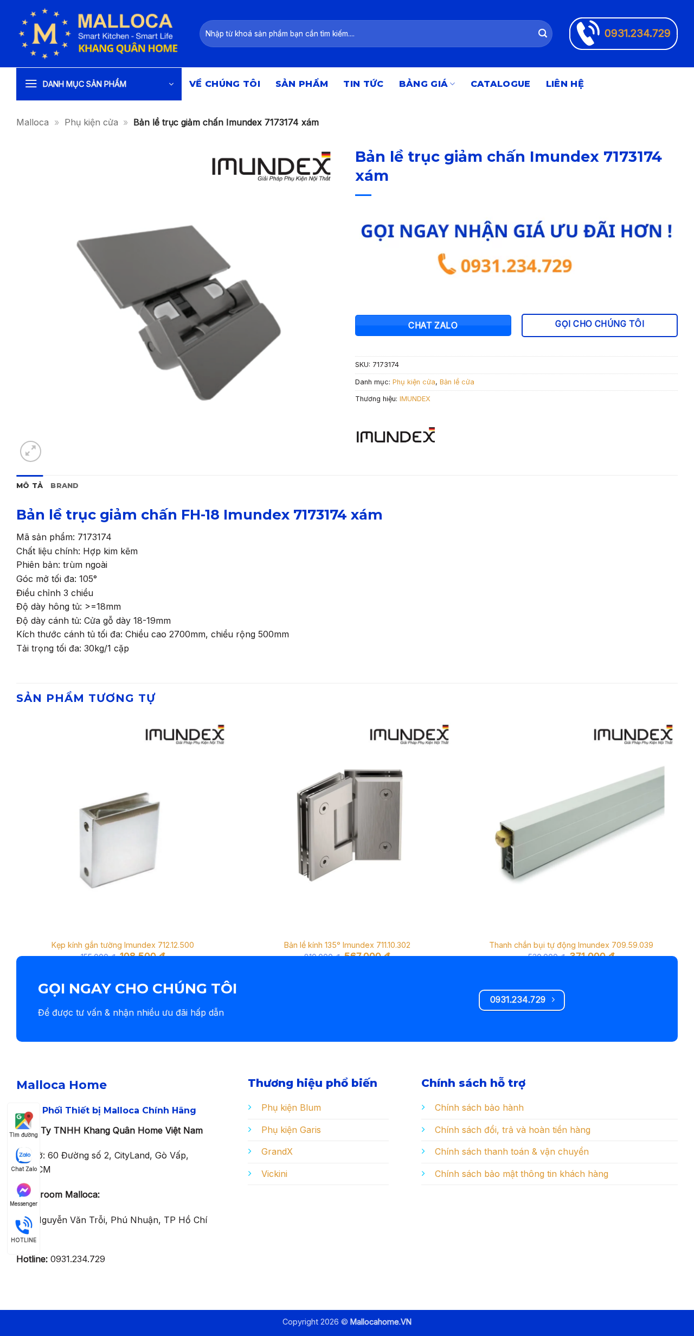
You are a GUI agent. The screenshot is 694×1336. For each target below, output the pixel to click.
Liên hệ (565, 84)
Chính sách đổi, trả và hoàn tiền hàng (512, 1129)
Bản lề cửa (457, 382)
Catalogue (501, 84)
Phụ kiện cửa (91, 122)
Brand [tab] (64, 486)
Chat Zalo (24, 1169)
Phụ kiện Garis (291, 1129)
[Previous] (17, 849)
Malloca (32, 122)
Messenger (23, 1203)
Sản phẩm (302, 84)
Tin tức (363, 84)
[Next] (677, 849)
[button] (99, 84)
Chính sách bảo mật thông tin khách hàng (521, 1173)
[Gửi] (543, 33)
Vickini (274, 1173)
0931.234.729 (638, 33)
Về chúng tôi (224, 84)
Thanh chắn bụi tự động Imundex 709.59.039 (571, 944)
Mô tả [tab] (29, 486)
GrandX (277, 1151)
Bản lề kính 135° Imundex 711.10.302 (347, 944)
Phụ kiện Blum (291, 1107)
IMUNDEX (415, 399)
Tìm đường (23, 1134)
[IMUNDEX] (395, 438)
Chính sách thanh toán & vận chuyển (512, 1151)
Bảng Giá (423, 84)
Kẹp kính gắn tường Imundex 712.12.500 (123, 944)
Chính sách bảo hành (479, 1107)
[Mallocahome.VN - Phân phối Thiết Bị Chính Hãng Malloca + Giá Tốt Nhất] (99, 34)
